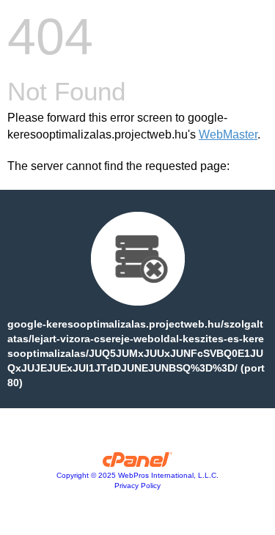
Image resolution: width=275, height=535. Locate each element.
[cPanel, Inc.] (137, 463)
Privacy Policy (137, 486)
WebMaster (228, 134)
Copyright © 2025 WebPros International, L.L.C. (137, 475)
